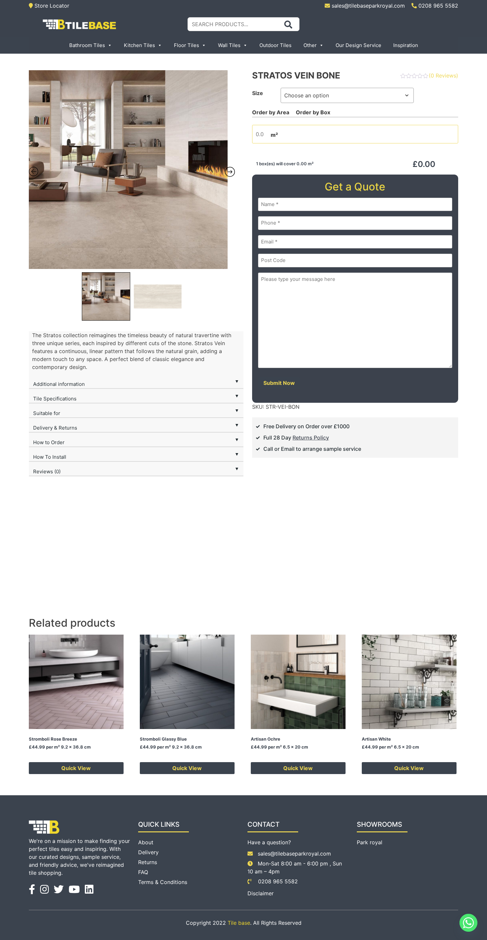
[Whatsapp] (468, 923)
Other (310, 45)
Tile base (239, 922)
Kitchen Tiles (139, 45)
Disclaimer (260, 893)
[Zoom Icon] (132, 169)
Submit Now (279, 383)
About (145, 842)
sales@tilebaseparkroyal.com (368, 5)
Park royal (369, 842)
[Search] (288, 24)
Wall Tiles (229, 45)
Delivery (148, 852)
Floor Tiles (186, 45)
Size (257, 93)
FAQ (143, 872)
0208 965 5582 (437, 5)
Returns (147, 862)
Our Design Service (358, 45)
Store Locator (51, 5)
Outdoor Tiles (275, 45)
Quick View (76, 768)
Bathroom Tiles (87, 45)
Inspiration (405, 45)
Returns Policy (311, 437)
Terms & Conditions (162, 882)
